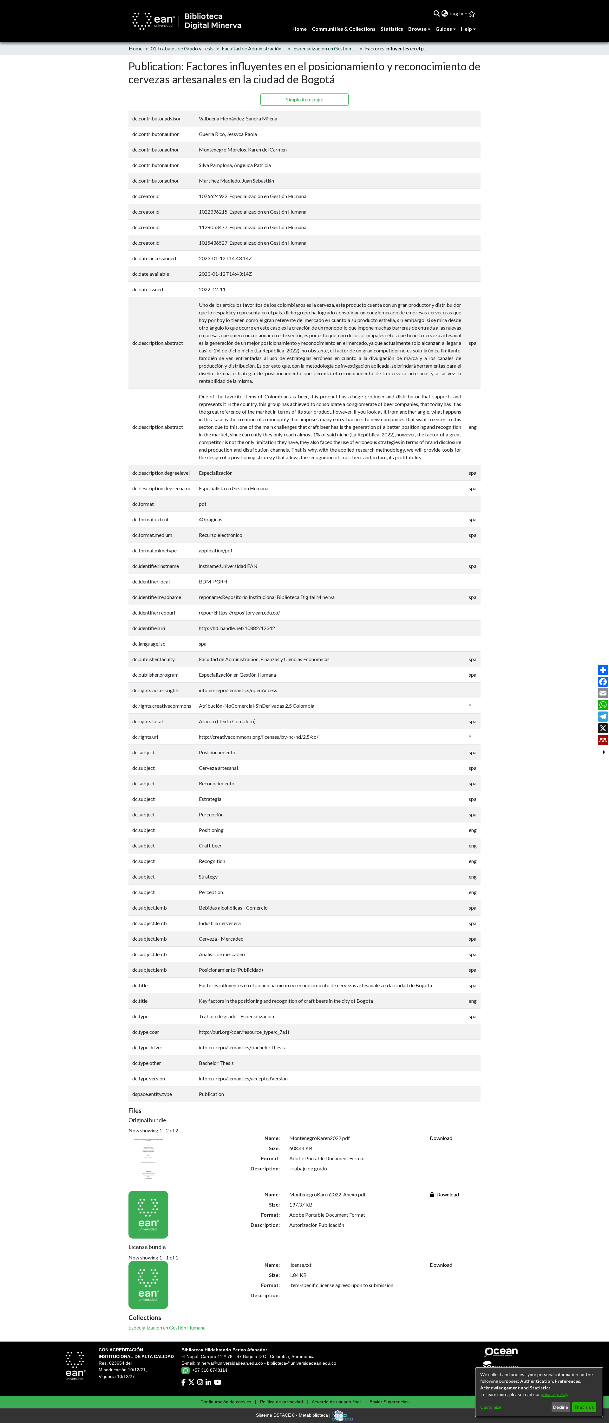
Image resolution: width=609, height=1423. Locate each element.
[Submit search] (437, 13)
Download (441, 1138)
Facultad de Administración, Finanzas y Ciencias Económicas (253, 48)
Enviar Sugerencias (389, 1401)
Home (135, 48)
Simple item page (304, 99)
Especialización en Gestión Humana (325, 48)
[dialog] (539, 1392)
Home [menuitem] (299, 29)
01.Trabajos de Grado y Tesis (182, 48)
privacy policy (554, 1394)
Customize (490, 1407)
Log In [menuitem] (456, 13)
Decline (560, 1407)
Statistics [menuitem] (392, 29)
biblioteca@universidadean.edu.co (301, 1363)
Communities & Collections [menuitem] (344, 29)
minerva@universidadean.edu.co (230, 1363)
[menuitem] (445, 13)
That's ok (584, 1407)
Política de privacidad (281, 1401)
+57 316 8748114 (209, 1370)
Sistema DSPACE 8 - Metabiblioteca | (294, 1415)
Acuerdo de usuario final (336, 1401)
